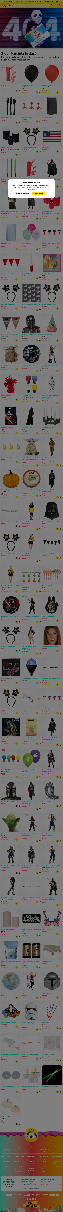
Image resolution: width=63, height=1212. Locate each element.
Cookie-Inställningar (22, 193)
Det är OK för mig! (38, 193)
